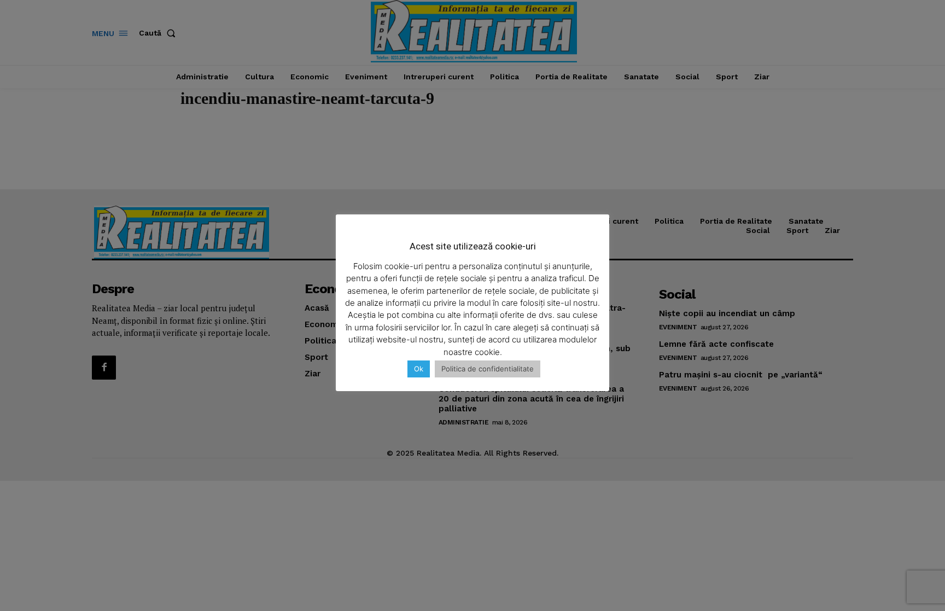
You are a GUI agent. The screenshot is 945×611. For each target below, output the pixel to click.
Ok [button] (418, 368)
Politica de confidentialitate (487, 368)
